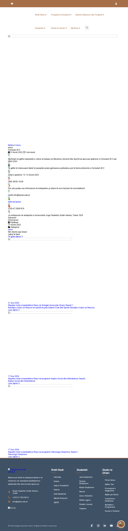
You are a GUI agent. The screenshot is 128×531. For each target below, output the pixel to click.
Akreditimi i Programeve (110, 506)
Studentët (39, 28)
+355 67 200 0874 (20, 497)
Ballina (11, 145)
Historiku (57, 477)
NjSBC (56, 502)
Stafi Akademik (60, 494)
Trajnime (82, 508)
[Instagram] (98, 526)
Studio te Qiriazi (58, 28)
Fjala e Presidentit (61, 485)
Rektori (57, 490)
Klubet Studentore (86, 487)
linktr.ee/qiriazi (14, 202)
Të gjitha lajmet (15, 236)
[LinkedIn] (104, 526)
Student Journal (85, 504)
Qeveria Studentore (83, 482)
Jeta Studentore (85, 477)
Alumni (82, 491)
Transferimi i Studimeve (110, 500)
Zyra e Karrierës (85, 496)
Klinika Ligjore (85, 500)
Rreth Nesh (40, 15)
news (18, 145)
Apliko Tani (109, 484)
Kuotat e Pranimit (112, 511)
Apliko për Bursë (111, 494)
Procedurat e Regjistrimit (110, 489)
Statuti (56, 481)
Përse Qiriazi (110, 480)
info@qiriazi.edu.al (19, 502)
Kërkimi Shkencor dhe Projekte (89, 15)
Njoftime (75, 28)
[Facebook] (92, 526)
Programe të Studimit (60, 15)
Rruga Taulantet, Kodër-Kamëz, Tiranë (25, 492)
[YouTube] (111, 526)
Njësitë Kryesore (61, 498)
